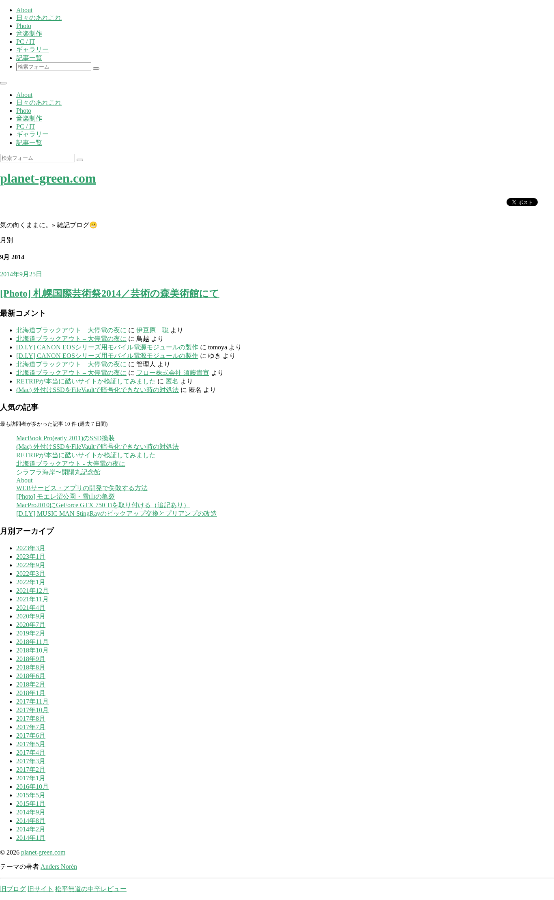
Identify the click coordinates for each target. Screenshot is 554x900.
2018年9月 (30, 658)
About (24, 9)
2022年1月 (30, 582)
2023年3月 (30, 548)
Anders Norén (59, 866)
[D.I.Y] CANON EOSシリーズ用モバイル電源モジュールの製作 (107, 347)
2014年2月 (30, 829)
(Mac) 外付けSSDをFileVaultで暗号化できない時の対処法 (97, 389)
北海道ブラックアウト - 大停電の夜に (70, 463)
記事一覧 (29, 57)
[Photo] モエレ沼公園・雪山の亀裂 (65, 496)
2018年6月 (30, 675)
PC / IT (25, 41)
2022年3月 (30, 573)
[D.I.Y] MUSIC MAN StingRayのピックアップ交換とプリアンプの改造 (116, 513)
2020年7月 (30, 624)
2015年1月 (30, 803)
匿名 (171, 381)
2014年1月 (30, 837)
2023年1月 (30, 556)
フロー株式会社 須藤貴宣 (172, 372)
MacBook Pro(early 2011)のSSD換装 (65, 438)
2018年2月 (30, 684)
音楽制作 (29, 33)
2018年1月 (30, 692)
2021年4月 (30, 607)
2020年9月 (30, 616)
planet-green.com (48, 178)
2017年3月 (30, 761)
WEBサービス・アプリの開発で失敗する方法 (82, 487)
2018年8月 (30, 667)
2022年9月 (30, 565)
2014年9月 (30, 812)
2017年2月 (30, 769)
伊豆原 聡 (152, 330)
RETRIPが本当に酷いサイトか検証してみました (86, 381)
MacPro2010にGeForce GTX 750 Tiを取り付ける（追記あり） (103, 505)
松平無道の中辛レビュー (91, 888)
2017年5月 (30, 744)
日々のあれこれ (39, 17)
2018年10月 (32, 650)
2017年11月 (32, 701)
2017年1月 (30, 778)
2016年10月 (32, 786)
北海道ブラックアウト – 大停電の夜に (71, 330)
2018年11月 (32, 641)
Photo (23, 25)
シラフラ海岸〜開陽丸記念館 (58, 472)
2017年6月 (30, 735)
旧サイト (41, 888)
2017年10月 (32, 709)
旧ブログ (13, 888)
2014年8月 (30, 820)
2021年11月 (32, 599)
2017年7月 (30, 726)
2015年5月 (30, 795)
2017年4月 (30, 752)
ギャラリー (32, 49)
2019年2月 (30, 633)
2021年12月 (32, 590)
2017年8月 (30, 718)
